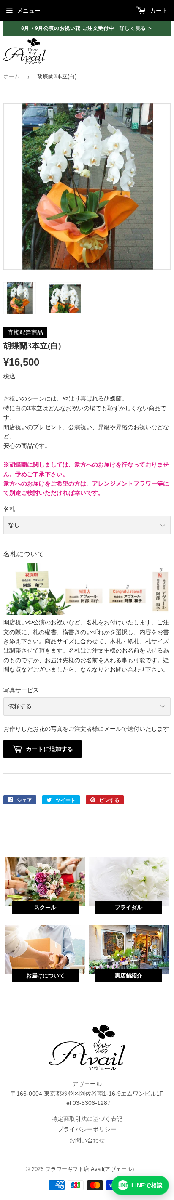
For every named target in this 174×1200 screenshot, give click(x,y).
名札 (9, 508)
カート (158, 10)
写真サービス (21, 690)
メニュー (29, 10)
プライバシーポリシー (87, 1129)
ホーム (11, 76)
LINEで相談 (140, 1185)
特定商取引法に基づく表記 (87, 1118)
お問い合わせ (87, 1140)
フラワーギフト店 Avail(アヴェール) (89, 1169)
